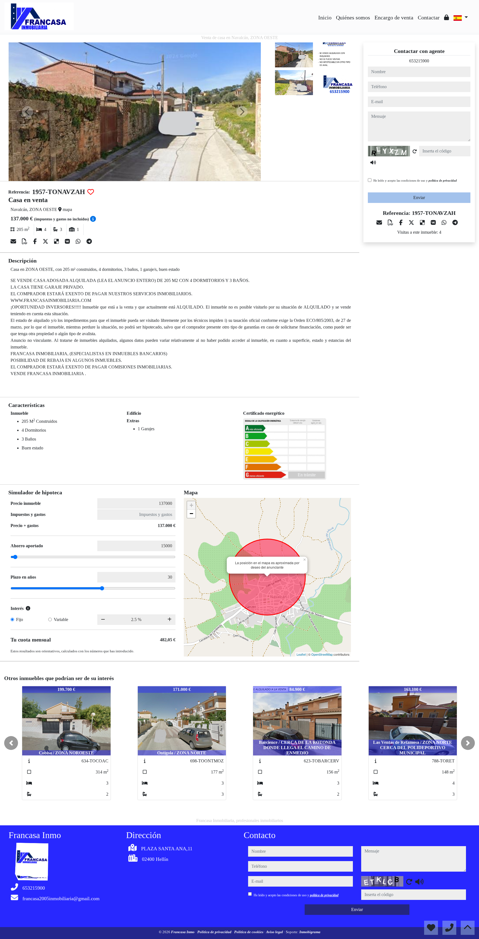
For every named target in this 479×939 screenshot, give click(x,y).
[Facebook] (35, 241)
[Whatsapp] (79, 241)
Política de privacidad (214, 932)
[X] (46, 241)
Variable (61, 619)
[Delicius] (57, 241)
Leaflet (301, 654)
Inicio (325, 17)
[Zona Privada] (446, 17)
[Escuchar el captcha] (373, 162)
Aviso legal (275, 932)
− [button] (191, 513)
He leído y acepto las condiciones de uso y (415, 180)
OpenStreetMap (322, 654)
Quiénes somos (353, 17)
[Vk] (68, 241)
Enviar (419, 197)
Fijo (19, 619)
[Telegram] (89, 241)
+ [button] (191, 505)
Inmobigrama (309, 932)
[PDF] (25, 241)
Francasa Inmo (183, 932)
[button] (11, 743)
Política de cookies (249, 932)
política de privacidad (443, 180)
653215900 (419, 60)
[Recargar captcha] (414, 151)
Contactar (429, 17)
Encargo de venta (393, 17)
